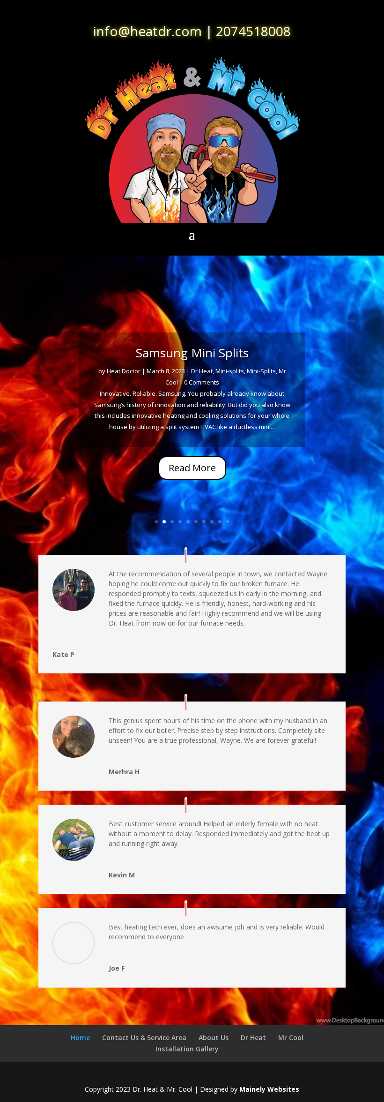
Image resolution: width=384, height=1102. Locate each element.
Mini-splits (229, 371)
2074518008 (253, 31)
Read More (192, 467)
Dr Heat (202, 371)
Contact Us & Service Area (144, 1037)
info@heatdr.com (147, 31)
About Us (214, 1037)
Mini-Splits (261, 371)
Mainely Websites (269, 1089)
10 (227, 521)
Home (80, 1037)
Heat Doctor (123, 371)
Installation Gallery (187, 1048)
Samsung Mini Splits (192, 352)
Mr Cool (290, 1037)
